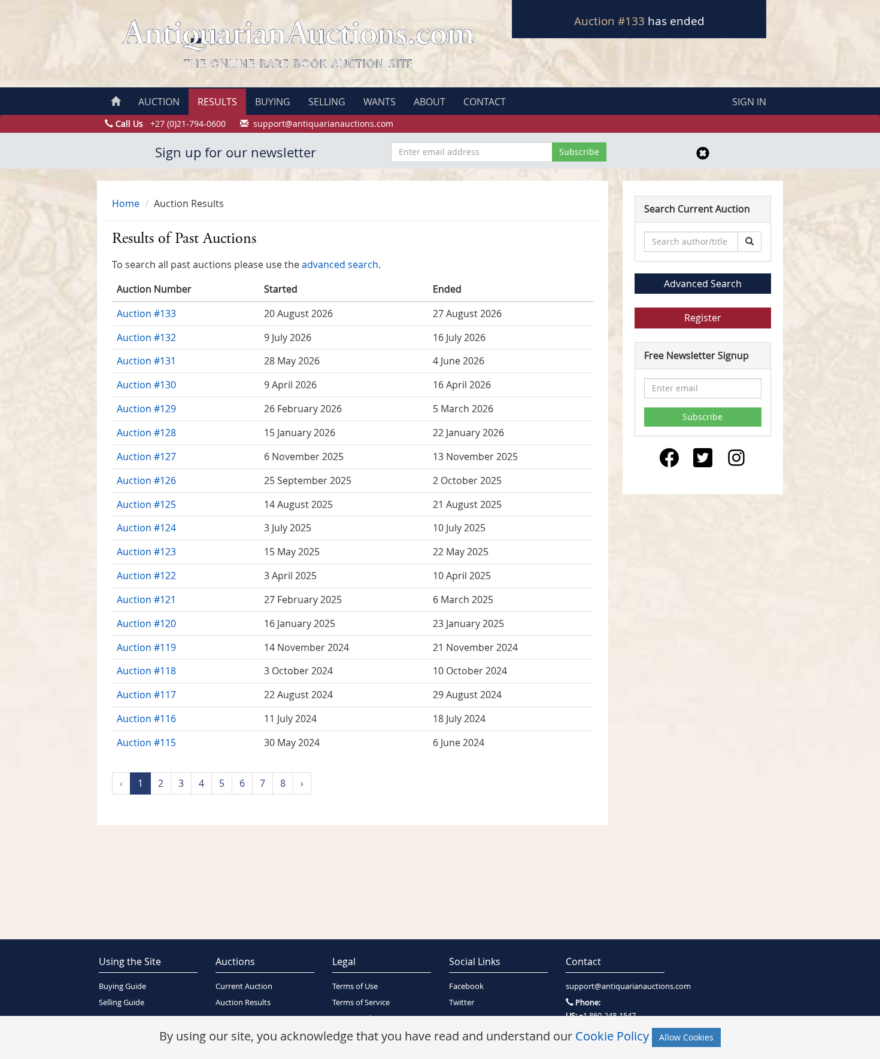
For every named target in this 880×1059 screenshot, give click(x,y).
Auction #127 (146, 456)
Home (125, 203)
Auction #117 (146, 694)
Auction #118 (146, 670)
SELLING (326, 101)
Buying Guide (122, 986)
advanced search (340, 264)
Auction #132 (146, 337)
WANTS (379, 101)
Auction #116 (146, 718)
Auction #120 (146, 623)
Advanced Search (703, 283)
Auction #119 (146, 647)
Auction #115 (146, 742)
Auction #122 (146, 575)
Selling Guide (121, 1002)
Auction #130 (146, 384)
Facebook (466, 986)
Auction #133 (609, 21)
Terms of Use (355, 986)
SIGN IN (749, 101)
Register (702, 317)
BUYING (272, 101)
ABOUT (429, 101)
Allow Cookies (686, 1037)
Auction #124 (146, 527)
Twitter (461, 1002)
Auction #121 (146, 599)
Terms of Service (361, 1002)
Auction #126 (146, 480)
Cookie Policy (612, 1036)
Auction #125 (146, 504)
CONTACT (484, 101)
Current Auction (244, 986)
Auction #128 (146, 432)
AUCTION (159, 101)
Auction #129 (146, 408)
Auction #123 (146, 551)
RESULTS (217, 101)
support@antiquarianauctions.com (615, 986)
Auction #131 (146, 360)
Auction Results (243, 1002)
